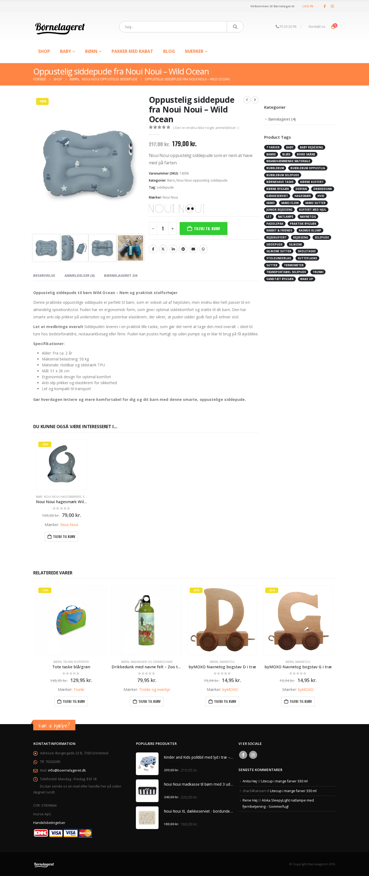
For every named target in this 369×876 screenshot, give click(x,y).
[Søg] (235, 26)
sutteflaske (307, 258)
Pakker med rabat (132, 51)
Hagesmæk (302, 196)
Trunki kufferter (76, 662)
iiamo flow (290, 203)
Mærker (194, 51)
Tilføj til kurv (207, 228)
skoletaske (307, 251)
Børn (91, 51)
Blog (169, 51)
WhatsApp (203, 249)
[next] (255, 100)
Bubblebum (275, 168)
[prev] (247, 100)
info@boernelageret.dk (67, 770)
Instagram (253, 755)
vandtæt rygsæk (280, 279)
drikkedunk (322, 189)
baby (289, 147)
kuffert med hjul (312, 210)
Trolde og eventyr (154, 689)
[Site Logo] (60, 27)
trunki (318, 272)
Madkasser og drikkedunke (152, 662)
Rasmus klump (310, 230)
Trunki (78, 689)
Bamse (271, 154)
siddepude (165, 187)
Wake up (306, 279)
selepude (322, 237)
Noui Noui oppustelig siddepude (201, 180)
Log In (308, 6)
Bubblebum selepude (282, 175)
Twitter (163, 249)
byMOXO (230, 689)
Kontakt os (317, 26)
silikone (295, 244)
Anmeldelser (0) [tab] (80, 275)
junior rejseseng (279, 210)
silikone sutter (278, 251)
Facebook (153, 249)
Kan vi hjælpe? (54, 725)
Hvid (320, 196)
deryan (301, 189)
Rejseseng (300, 237)
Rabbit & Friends (279, 230)
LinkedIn (173, 249)
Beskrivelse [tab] (44, 275)
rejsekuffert (276, 237)
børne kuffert (312, 182)
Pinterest (183, 249)
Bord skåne (306, 154)
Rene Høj (250, 800)
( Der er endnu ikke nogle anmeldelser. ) (206, 127)
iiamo (270, 203)
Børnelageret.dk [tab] (120, 275)
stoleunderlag (278, 258)
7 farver (273, 147)
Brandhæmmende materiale (288, 161)
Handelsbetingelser (49, 822)
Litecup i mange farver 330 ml (284, 781)
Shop (44, 51)
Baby (65, 51)
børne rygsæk (277, 189)
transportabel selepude (286, 272)
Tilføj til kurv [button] (64, 536)
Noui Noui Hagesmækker (62, 497)
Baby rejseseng (311, 147)
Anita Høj (250, 781)
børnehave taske (280, 182)
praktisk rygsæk (303, 224)
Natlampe (285, 217)
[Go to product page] (147, 620)
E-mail (193, 249)
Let (268, 217)
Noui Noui (170, 197)
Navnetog (308, 217)
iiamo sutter (315, 203)
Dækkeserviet (277, 196)
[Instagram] (332, 6)
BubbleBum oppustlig (307, 168)
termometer (294, 265)
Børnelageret (279, 119)
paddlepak (274, 224)
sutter (271, 265)
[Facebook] (324, 6)
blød (286, 154)
